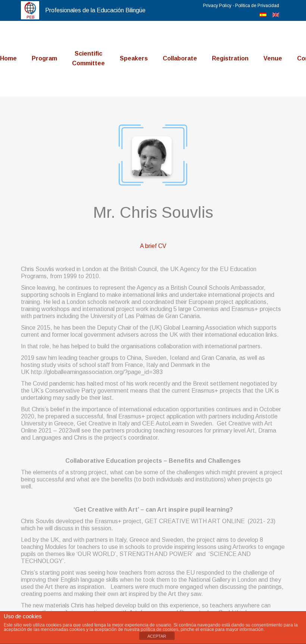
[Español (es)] (263, 15)
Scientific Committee (88, 58)
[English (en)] (275, 15)
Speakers (134, 58)
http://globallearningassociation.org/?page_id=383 (97, 372)
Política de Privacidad (257, 5)
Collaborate (180, 58)
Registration (230, 58)
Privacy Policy (217, 5)
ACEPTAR (156, 636)
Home (8, 58)
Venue (272, 58)
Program (44, 58)
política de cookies (159, 629)
